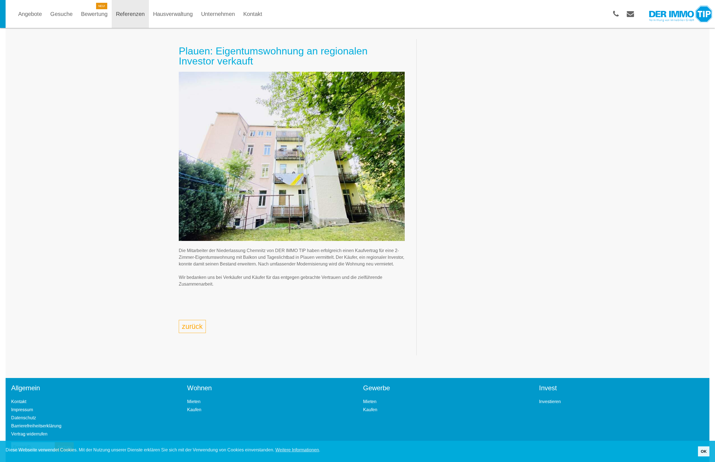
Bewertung (94, 14)
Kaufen (194, 409)
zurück (192, 326)
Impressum (22, 409)
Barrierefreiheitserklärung (36, 425)
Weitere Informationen (297, 449)
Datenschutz (23, 417)
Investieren (550, 401)
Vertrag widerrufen (29, 434)
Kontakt (18, 401)
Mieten (194, 401)
